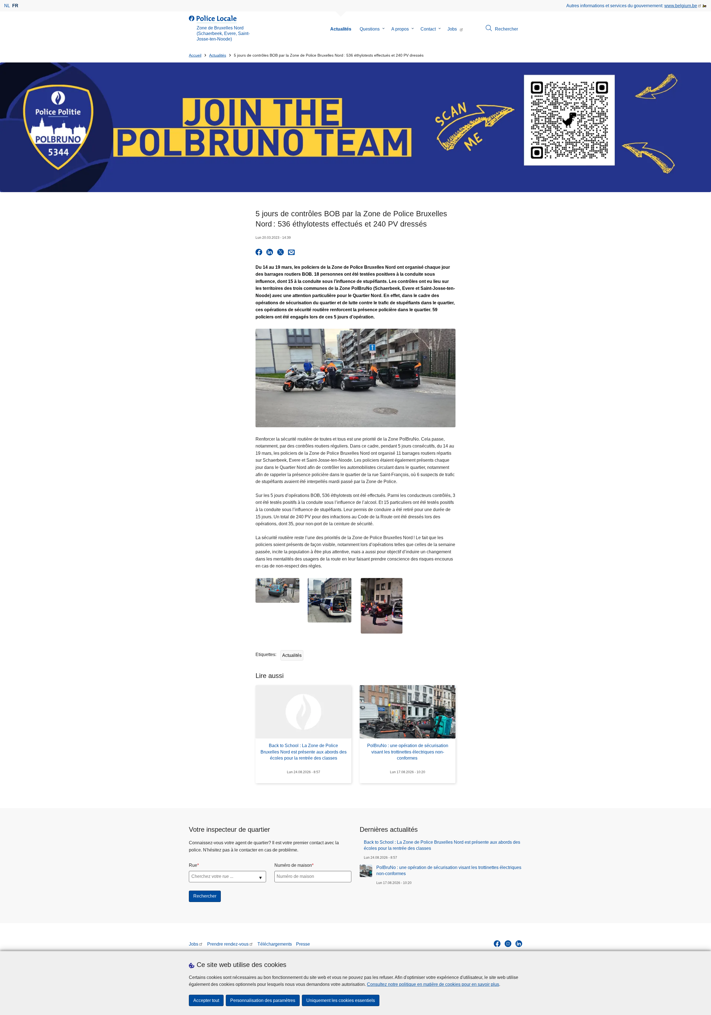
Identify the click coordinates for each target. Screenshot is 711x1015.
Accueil (195, 55)
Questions (370, 29)
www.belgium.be (680, 5)
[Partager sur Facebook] (259, 252)
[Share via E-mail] (291, 252)
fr (15, 5)
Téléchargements (274, 944)
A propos (400, 29)
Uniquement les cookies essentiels (340, 1000)
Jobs (452, 29)
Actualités (340, 29)
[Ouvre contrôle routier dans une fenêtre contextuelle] (277, 590)
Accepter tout (206, 1000)
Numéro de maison (293, 865)
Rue (193, 865)
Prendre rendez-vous (228, 944)
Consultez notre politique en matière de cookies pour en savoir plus (433, 984)
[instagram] (508, 943)
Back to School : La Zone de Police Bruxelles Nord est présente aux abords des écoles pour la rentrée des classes (442, 845)
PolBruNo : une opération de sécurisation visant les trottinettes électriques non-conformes (448, 870)
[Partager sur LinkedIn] (269, 252)
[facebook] (497, 943)
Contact (428, 29)
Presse (303, 944)
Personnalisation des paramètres (262, 1000)
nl (7, 5)
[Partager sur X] (280, 252)
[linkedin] (518, 943)
